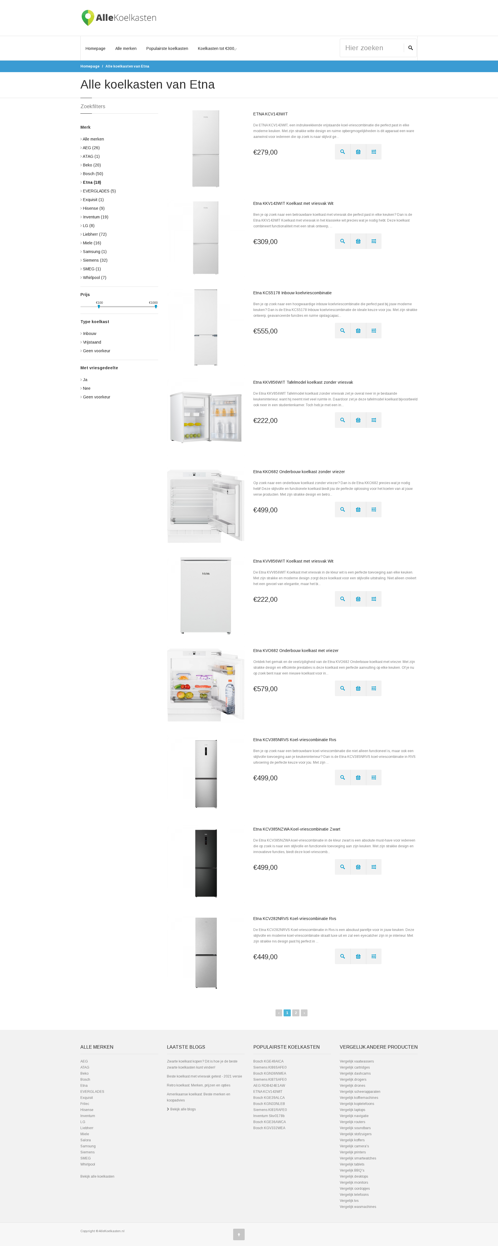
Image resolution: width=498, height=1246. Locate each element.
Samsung (95, 251)
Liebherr (95, 234)
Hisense (94, 208)
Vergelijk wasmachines (358, 1207)
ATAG (91, 156)
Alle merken (126, 48)
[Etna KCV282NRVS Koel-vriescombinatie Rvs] (206, 953)
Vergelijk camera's (354, 1146)
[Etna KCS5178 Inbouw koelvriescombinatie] (206, 327)
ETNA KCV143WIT (270, 114)
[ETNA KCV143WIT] (206, 149)
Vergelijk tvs (349, 1201)
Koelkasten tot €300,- (217, 48)
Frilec (84, 1104)
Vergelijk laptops (352, 1110)
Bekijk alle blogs (182, 1109)
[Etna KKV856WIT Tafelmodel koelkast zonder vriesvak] (206, 417)
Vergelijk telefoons (354, 1195)
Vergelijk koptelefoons (357, 1104)
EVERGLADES (99, 191)
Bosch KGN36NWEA (269, 1073)
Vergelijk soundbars (355, 1128)
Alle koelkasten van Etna (127, 66)
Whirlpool (94, 277)
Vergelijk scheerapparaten (360, 1092)
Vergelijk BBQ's (352, 1170)
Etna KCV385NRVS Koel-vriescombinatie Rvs (294, 739)
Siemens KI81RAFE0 (270, 1110)
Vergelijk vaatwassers (357, 1061)
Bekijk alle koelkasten (97, 1176)
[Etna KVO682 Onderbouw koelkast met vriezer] (206, 685)
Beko (92, 165)
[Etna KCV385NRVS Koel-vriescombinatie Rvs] (206, 774)
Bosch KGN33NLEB (269, 1104)
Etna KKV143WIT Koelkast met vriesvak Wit (293, 203)
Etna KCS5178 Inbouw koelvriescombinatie (292, 293)
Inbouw (89, 333)
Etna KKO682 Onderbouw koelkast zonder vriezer (299, 471)
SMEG (92, 269)
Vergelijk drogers (353, 1080)
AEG (91, 147)
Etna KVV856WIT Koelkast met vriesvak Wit (293, 561)
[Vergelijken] (374, 152)
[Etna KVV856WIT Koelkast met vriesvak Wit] (206, 596)
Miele (92, 243)
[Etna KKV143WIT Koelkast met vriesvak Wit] (206, 238)
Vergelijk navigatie (354, 1116)
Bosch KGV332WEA (269, 1128)
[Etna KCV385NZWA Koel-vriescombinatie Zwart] (206, 864)
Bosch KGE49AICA (268, 1061)
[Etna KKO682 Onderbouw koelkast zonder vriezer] (206, 506)
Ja (85, 379)
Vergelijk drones (352, 1086)
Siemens (95, 260)
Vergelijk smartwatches (358, 1158)
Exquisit (93, 199)
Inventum (95, 217)
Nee (86, 388)
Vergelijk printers (353, 1152)
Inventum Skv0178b (268, 1116)
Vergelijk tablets (352, 1164)
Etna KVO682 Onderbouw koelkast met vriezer (296, 650)
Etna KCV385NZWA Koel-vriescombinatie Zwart (296, 829)
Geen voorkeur (96, 350)
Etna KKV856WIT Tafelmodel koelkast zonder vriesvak (303, 382)
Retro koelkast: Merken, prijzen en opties (198, 1085)
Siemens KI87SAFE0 (269, 1080)
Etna (92, 182)
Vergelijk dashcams (355, 1073)
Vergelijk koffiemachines (359, 1098)
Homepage (95, 48)
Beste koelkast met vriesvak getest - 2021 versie (204, 1076)
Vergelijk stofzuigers (355, 1134)
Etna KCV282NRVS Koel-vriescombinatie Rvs (294, 918)
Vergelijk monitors (354, 1183)
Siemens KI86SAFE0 (269, 1067)
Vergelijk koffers (352, 1140)
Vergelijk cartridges (355, 1067)
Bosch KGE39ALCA (269, 1098)
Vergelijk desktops (354, 1176)
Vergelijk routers (352, 1122)
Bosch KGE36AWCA (269, 1122)
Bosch (93, 173)
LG (89, 225)
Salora (85, 1140)
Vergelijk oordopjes (355, 1189)
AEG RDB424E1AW (269, 1086)
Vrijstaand (92, 342)
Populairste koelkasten (167, 48)
